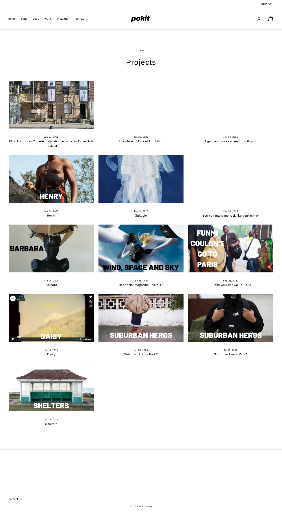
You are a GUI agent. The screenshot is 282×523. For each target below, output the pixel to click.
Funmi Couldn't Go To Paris (231, 285)
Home (140, 50)
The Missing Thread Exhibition (141, 141)
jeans (48, 18)
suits (24, 18)
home (12, 18)
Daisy (51, 354)
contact (80, 18)
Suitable (141, 215)
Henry (51, 215)
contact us (15, 499)
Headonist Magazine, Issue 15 (141, 285)
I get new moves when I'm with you (230, 141)
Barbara (51, 285)
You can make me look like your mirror (230, 215)
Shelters (51, 424)
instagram (63, 18)
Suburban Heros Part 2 (141, 354)
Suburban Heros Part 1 (231, 354)
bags (36, 18)
